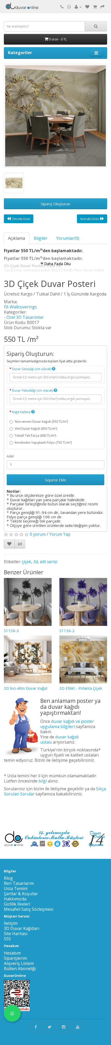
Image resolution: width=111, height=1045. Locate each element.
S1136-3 (11, 630)
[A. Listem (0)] (87, 7)
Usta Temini (15, 888)
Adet (10, 456)
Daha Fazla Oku (57, 263)
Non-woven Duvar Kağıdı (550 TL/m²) (41, 421)
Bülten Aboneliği (20, 968)
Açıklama (16, 238)
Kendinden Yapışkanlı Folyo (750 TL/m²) (43, 442)
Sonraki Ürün (89, 219)
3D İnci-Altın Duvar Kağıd (25, 688)
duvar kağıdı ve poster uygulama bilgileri (67, 723)
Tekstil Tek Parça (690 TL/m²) (35, 435)
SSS (7, 939)
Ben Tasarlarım (19, 883)
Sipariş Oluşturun (55, 203)
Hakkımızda (15, 899)
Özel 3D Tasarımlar (25, 317)
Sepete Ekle (55, 479)
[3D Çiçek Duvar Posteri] (55, 116)
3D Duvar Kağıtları (21, 928)
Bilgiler (40, 238)
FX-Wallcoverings (20, 307)
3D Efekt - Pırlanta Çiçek (80, 688)
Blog (8, 878)
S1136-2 (67, 630)
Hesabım (12, 953)
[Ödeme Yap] (102, 7)
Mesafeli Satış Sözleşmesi (28, 909)
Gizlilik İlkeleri (17, 904)
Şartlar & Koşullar (21, 893)
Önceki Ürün (21, 219)
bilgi (42, 781)
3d (35, 561)
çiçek (26, 561)
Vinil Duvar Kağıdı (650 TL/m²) (36, 428)
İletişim (11, 923)
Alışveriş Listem (19, 963)
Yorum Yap (59, 534)
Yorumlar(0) (67, 238)
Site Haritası (15, 933)
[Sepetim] (95, 7)
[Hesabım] (78, 7)
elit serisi (48, 561)
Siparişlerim (15, 958)
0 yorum (38, 534)
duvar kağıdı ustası (59, 739)
